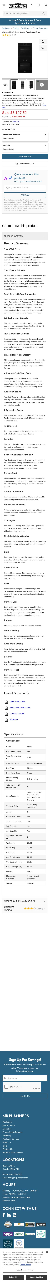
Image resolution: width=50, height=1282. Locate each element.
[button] (4, 5)
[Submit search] (43, 13)
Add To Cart (25, 157)
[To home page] (18, 6)
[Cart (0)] (46, 5)
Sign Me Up (25, 1096)
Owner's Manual (17, 714)
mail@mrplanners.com (18, 1177)
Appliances (6, 28)
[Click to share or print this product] (43, 41)
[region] (25, 1265)
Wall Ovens (25, 28)
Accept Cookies (36, 1277)
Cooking (16, 28)
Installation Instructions (20, 708)
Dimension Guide (18, 702)
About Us (7, 1142)
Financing (7, 1135)
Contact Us (8, 1149)
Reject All (13, 1277)
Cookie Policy (25, 1265)
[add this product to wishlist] (43, 48)
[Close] (47, 1252)
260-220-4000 (15, 1174)
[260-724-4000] (39, 5)
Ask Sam (25, 195)
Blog (5, 1145)
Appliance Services (11, 1139)
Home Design (9, 1125)
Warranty (14, 720)
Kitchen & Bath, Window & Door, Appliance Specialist (25, 21)
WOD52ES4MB (14, 124)
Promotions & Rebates (12, 1132)
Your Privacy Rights (25, 1270)
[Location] (31, 5)
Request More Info (26, 164)
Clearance (7, 1128)
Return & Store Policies (13, 1152)
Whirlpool (15, 122)
